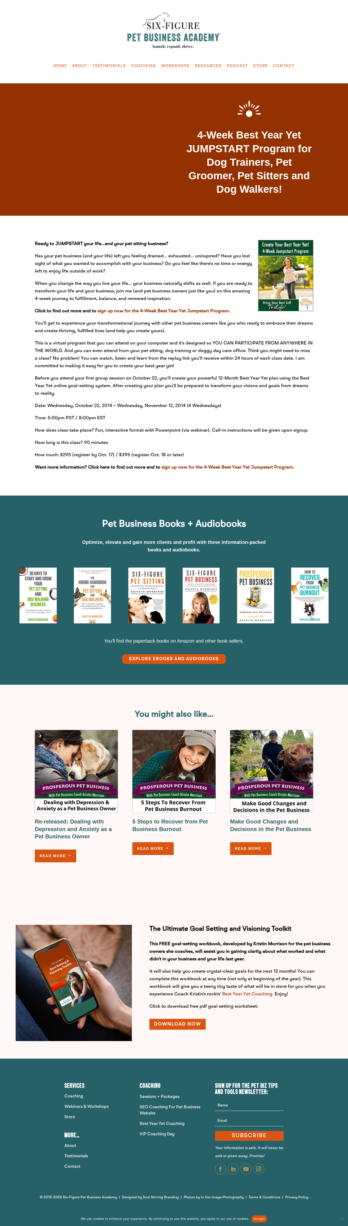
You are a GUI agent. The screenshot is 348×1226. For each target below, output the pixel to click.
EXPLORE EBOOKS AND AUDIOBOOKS (174, 659)
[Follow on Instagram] (258, 1168)
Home (60, 66)
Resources (208, 66)
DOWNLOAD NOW (177, 1024)
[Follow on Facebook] (220, 1168)
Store (260, 66)
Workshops (175, 66)
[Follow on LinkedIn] (233, 1168)
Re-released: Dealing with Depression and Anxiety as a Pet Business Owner (73, 828)
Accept (259, 1219)
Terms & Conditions (265, 1197)
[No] (342, 1219)
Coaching (143, 66)
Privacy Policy (296, 1197)
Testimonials (109, 66)
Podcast (237, 66)
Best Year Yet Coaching (247, 994)
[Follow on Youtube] (246, 1168)
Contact (283, 66)
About (79, 66)
